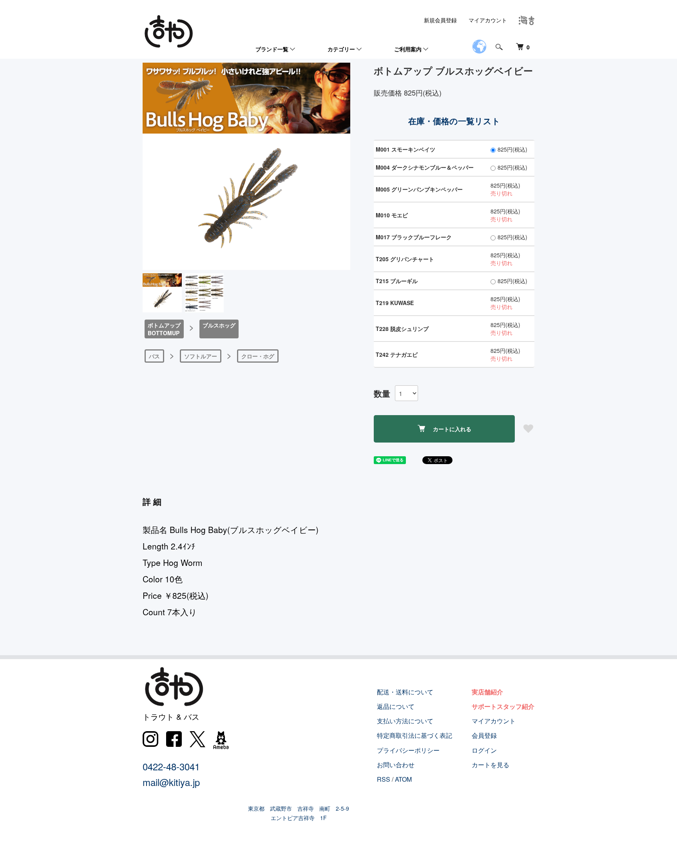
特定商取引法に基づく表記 (414, 735)
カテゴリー (341, 49)
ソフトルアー (200, 356)
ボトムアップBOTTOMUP (164, 329)
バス (154, 356)
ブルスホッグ (219, 325)
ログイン (484, 750)
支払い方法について (405, 720)
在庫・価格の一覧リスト (454, 120)
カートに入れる (452, 429)
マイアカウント (488, 20)
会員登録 (484, 735)
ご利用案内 (408, 49)
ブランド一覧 (271, 49)
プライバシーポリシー (408, 750)
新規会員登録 (440, 20)
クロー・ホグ (257, 356)
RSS (383, 779)
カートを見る (490, 764)
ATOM (403, 779)
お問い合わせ (396, 764)
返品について (396, 706)
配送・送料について (405, 691)
